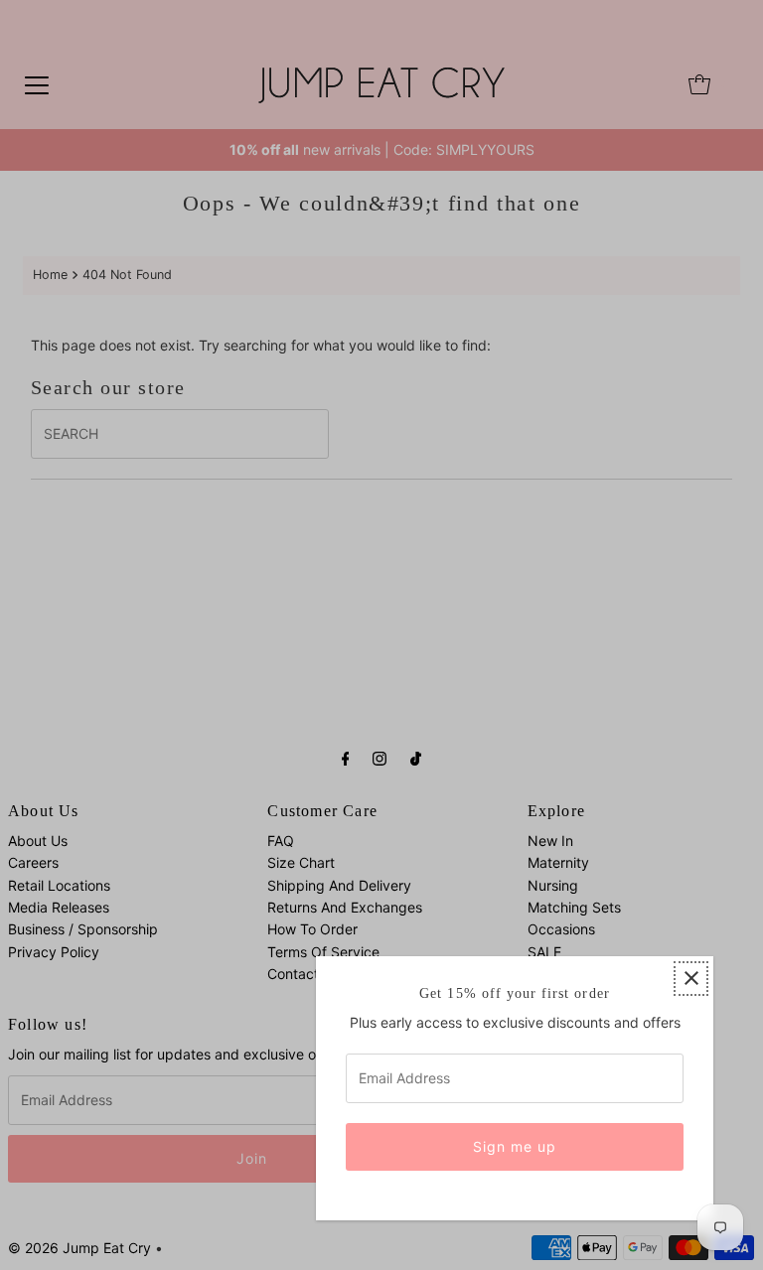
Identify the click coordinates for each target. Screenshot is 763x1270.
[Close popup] (691, 978)
